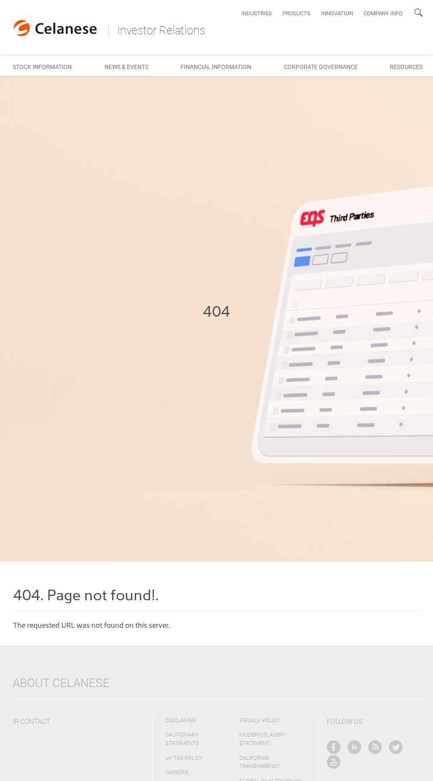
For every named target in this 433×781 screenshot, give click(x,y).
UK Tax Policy (184, 758)
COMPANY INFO (383, 13)
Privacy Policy (259, 720)
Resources (406, 66)
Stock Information (42, 66)
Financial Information (216, 66)
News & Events (126, 66)
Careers (176, 772)
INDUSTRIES (256, 13)
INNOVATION (337, 13)
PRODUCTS (296, 13)
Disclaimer (180, 720)
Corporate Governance (321, 66)
